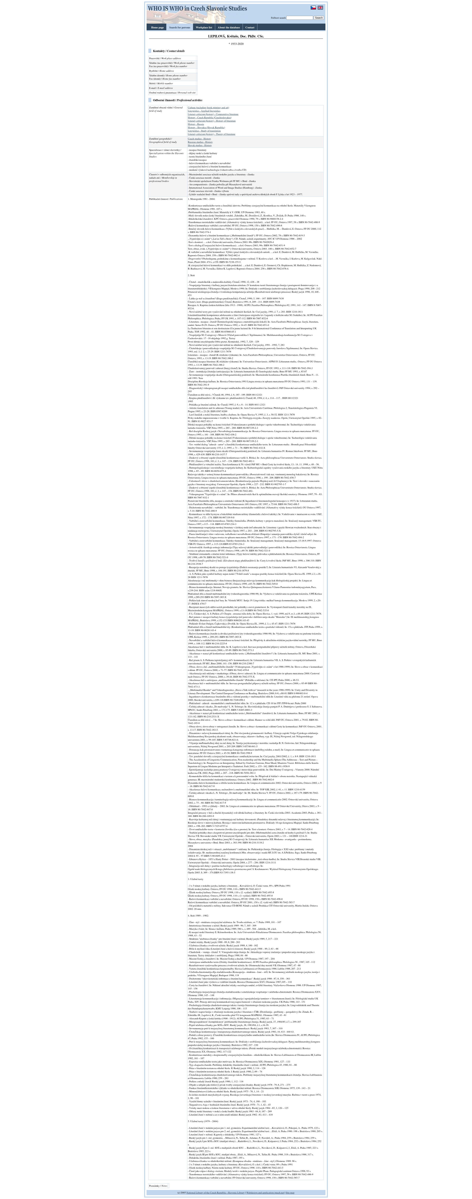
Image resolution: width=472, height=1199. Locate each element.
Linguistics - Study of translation (204, 130)
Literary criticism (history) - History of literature (212, 120)
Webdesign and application (260, 1192)
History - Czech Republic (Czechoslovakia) (209, 117)
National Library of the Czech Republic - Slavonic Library (215, 1192)
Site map (290, 1192)
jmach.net (279, 1192)
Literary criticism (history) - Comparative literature (213, 114)
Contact (249, 27)
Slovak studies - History (200, 145)
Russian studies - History (200, 142)
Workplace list (204, 27)
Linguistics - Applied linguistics (204, 110)
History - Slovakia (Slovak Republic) (206, 127)
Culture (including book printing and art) (208, 107)
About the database (229, 27)
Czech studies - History (199, 138)
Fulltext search (278, 17)
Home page (157, 27)
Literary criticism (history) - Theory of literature (211, 134)
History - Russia (196, 124)
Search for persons (179, 27)
